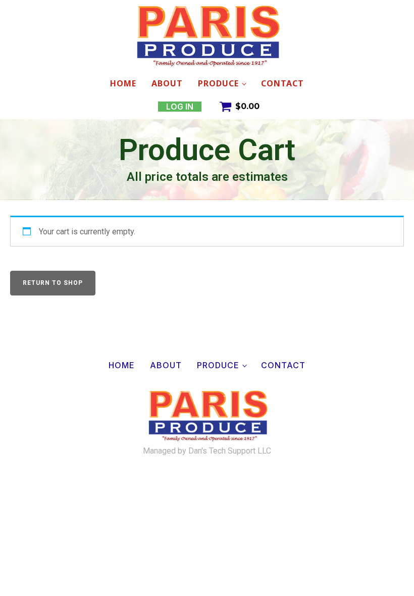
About (167, 83)
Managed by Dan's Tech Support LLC (207, 451)
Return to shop (53, 282)
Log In (179, 107)
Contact (282, 83)
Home (123, 83)
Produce (218, 83)
